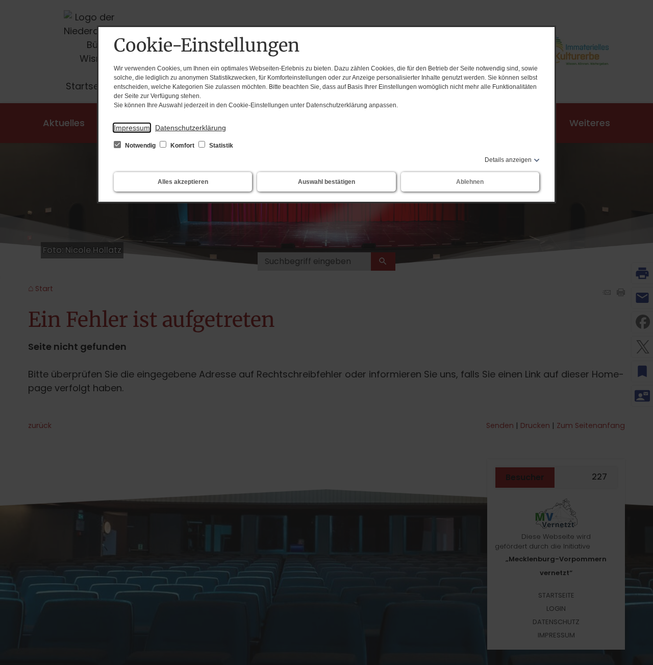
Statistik (220, 145)
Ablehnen (470, 181)
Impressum (132, 128)
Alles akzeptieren (183, 181)
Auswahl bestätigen (326, 181)
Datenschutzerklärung (190, 128)
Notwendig (140, 145)
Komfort (182, 145)
